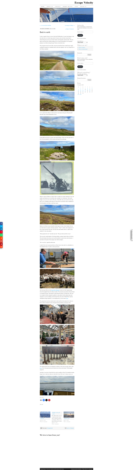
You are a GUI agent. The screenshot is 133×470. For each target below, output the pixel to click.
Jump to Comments (69, 29)
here (67, 298)
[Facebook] (1, 223)
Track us (83, 6)
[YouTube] (1, 244)
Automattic (90, 469)
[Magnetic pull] (69, 415)
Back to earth (45, 32)
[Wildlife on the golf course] (58, 418)
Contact (58, 6)
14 (78, 90)
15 (80, 90)
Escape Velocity (84, 2)
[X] (1, 226)
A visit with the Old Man (45, 25)
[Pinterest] (1, 231)
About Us (50, 6)
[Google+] (1, 241)
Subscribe (80, 35)
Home (42, 6)
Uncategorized (50, 428)
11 (87, 89)
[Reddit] (1, 238)
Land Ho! (42, 418)
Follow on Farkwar (82, 47)
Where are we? (68, 6)
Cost (76, 6)
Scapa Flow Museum (55, 290)
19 (89, 90)
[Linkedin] (1, 229)
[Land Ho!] (45, 415)
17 (85, 90)
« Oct (78, 94)
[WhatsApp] (1, 235)
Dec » (81, 94)
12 (89, 89)
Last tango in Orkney (69, 25)
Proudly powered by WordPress (76, 469)
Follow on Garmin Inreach (83, 49)
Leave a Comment (70, 428)
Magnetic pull (66, 418)
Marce (42, 28)
